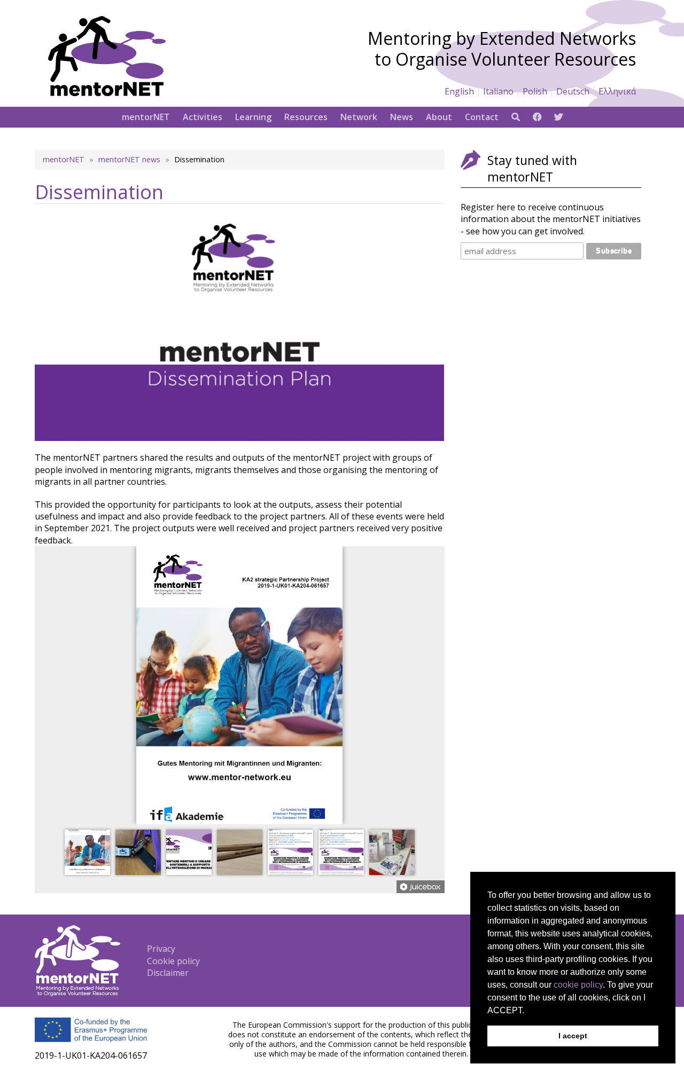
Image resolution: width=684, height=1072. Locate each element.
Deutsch (572, 91)
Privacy (161, 949)
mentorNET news (129, 159)
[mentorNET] (107, 93)
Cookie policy (173, 961)
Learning (253, 117)
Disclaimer (168, 973)
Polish (535, 91)
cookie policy (578, 984)
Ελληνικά (617, 91)
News (401, 117)
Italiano (498, 91)
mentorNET (146, 117)
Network (358, 117)
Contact (482, 117)
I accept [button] (572, 1035)
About (439, 117)
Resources (306, 117)
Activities (202, 117)
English (459, 91)
